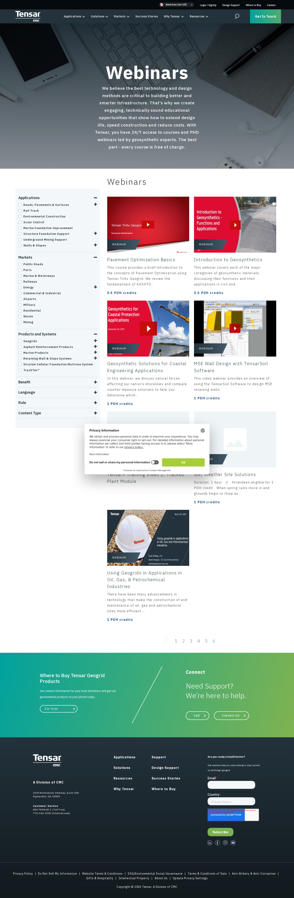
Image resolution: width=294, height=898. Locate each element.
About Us (161, 878)
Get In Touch (265, 16)
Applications (72, 16)
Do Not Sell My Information (57, 873)
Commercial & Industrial (42, 293)
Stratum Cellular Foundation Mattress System (58, 364)
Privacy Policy (23, 873)
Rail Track (31, 210)
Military (29, 305)
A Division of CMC (48, 782)
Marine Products (35, 353)
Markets (119, 16)
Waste (28, 316)
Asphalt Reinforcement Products (48, 347)
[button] (176, 4)
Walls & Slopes (34, 245)
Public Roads (33, 264)
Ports (27, 270)
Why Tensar (172, 16)
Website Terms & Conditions (102, 873)
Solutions (97, 16)
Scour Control (33, 222)
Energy (28, 287)
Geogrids (30, 341)
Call (197, 715)
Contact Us (231, 715)
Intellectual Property (134, 878)
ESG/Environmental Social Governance (155, 873)
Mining (28, 322)
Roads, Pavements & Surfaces (46, 205)
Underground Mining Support (45, 239)
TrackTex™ (31, 370)
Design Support (231, 5)
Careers (271, 5)
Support (159, 757)
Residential (32, 310)
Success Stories (146, 16)
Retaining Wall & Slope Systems (47, 358)
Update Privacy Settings (190, 878)
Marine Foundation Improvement (48, 228)
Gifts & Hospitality (99, 878)
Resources (197, 16)
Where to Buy (253, 5)
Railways (30, 281)
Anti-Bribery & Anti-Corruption (254, 873)
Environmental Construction (44, 216)
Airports (29, 299)
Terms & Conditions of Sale (207, 873)
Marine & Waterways (39, 276)
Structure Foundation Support (46, 234)
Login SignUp (208, 5)
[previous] (166, 641)
